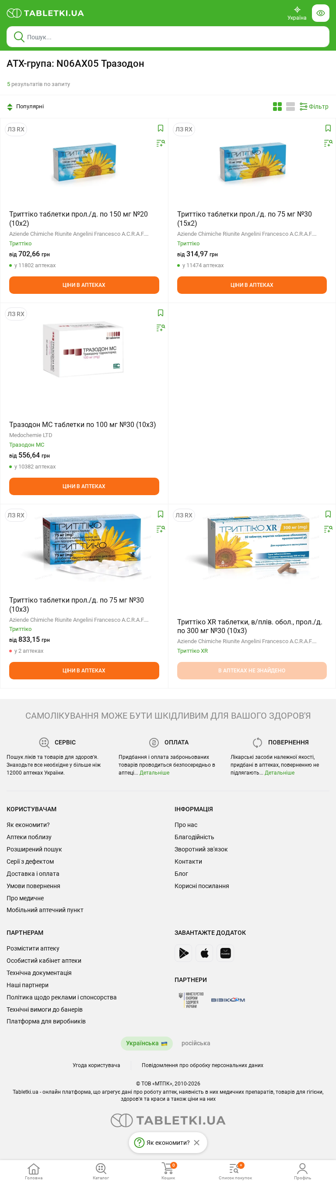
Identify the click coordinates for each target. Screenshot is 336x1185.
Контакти (188, 861)
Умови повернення (33, 885)
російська (196, 1043)
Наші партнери (28, 985)
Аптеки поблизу (29, 837)
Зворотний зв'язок (201, 849)
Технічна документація (39, 972)
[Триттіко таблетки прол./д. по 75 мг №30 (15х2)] (252, 162)
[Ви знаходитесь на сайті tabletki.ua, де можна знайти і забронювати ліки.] (45, 13)
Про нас (186, 824)
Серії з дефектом (30, 861)
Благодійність (194, 837)
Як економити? (28, 824)
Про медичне (25, 898)
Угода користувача (96, 1065)
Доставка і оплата (33, 873)
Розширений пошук (34, 849)
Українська (142, 1043)
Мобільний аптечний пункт (45, 909)
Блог (181, 873)
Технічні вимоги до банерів (45, 1009)
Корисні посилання (202, 885)
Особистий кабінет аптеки (44, 960)
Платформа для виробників (46, 1021)
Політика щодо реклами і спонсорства (62, 997)
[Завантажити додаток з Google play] (183, 953)
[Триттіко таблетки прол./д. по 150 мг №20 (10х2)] (84, 162)
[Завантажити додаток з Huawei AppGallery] (225, 953)
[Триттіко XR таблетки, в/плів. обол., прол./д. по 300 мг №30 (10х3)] (252, 547)
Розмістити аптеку (33, 948)
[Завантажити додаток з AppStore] (204, 953)
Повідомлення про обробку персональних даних (202, 1065)
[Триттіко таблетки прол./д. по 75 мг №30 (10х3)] (84, 547)
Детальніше (154, 773)
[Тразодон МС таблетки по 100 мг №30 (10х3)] (84, 346)
